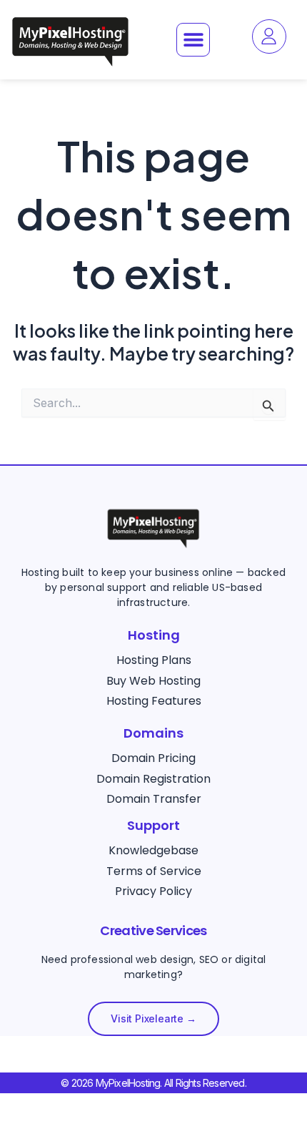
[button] (193, 40)
